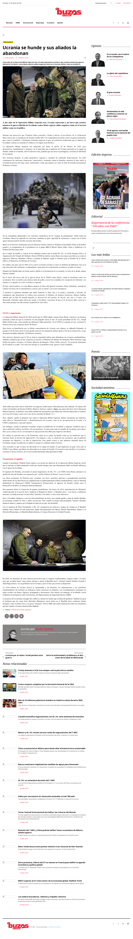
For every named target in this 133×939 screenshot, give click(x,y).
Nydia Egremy (9, 58)
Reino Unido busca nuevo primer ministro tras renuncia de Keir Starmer (50, 846)
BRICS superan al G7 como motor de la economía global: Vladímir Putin (50, 881)
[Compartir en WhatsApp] (16, 616)
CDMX (18, 23)
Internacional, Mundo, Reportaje (21, 610)
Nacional (9, 23)
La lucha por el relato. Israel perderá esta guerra (24, 656)
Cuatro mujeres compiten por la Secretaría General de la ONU (46, 684)
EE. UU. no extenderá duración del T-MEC (36, 780)
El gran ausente (113, 92)
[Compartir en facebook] (7, 616)
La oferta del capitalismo (117, 73)
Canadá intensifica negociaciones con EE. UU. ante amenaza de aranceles (51, 716)
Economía (50, 23)
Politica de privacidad (54, 927)
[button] (12, 35)
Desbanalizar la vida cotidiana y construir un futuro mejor (117, 113)
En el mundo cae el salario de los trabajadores (118, 55)
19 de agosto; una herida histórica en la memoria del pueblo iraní (118, 132)
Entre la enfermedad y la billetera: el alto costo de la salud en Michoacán (64, 656)
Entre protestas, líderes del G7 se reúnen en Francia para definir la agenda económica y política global (51, 863)
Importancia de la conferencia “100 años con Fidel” (110, 224)
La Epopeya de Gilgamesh (106, 377)
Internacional (28, 23)
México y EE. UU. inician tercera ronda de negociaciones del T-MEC (48, 732)
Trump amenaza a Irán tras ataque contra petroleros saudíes (45, 670)
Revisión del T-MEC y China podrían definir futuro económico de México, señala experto (50, 831)
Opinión (60, 23)
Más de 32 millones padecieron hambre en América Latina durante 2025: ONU (50, 701)
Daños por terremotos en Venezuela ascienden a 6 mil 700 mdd (46, 796)
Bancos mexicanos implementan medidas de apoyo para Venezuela (48, 764)
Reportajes (40, 23)
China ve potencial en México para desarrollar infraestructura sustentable (51, 748)
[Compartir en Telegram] (21, 616)
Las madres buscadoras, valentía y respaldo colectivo (42, 896)
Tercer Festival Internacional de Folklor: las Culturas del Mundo (47, 812)
